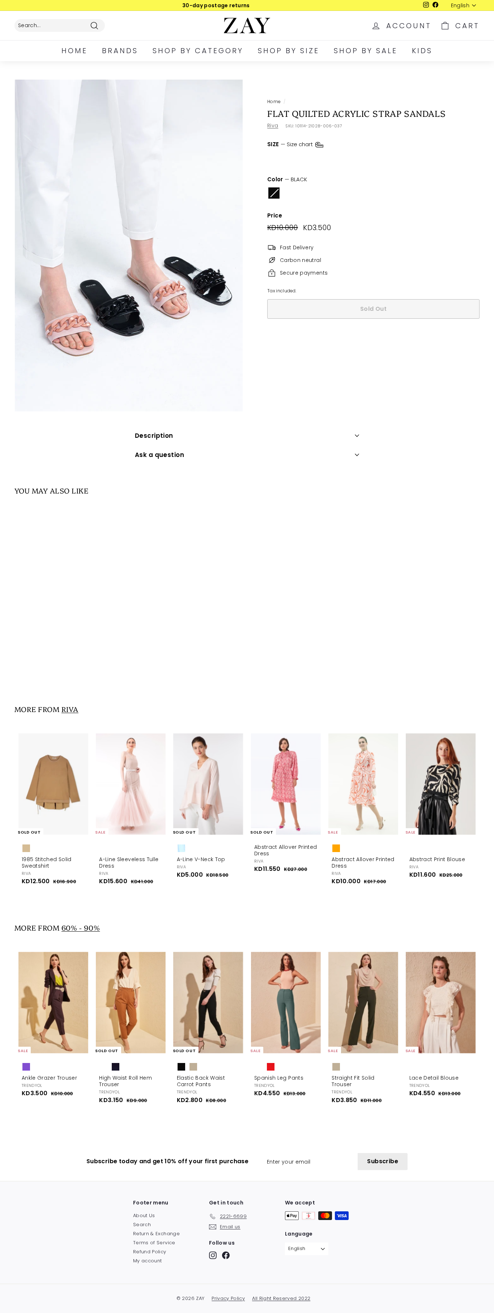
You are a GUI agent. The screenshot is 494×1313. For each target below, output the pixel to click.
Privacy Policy (228, 1298)
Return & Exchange (156, 1233)
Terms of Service (154, 1242)
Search (142, 1224)
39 (315, 159)
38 (295, 159)
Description (154, 435)
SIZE (290, 144)
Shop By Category (198, 51)
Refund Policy (149, 1251)
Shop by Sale (365, 51)
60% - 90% (80, 927)
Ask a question (159, 454)
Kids (422, 51)
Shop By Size (288, 51)
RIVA (69, 709)
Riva (272, 125)
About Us (144, 1215)
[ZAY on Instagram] (213, 1255)
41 (355, 159)
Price (274, 215)
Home (74, 51)
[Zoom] (129, 245)
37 (275, 159)
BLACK (274, 193)
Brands (120, 51)
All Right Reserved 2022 (281, 1298)
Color (287, 179)
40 (335, 159)
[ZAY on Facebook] (226, 1255)
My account (147, 1260)
